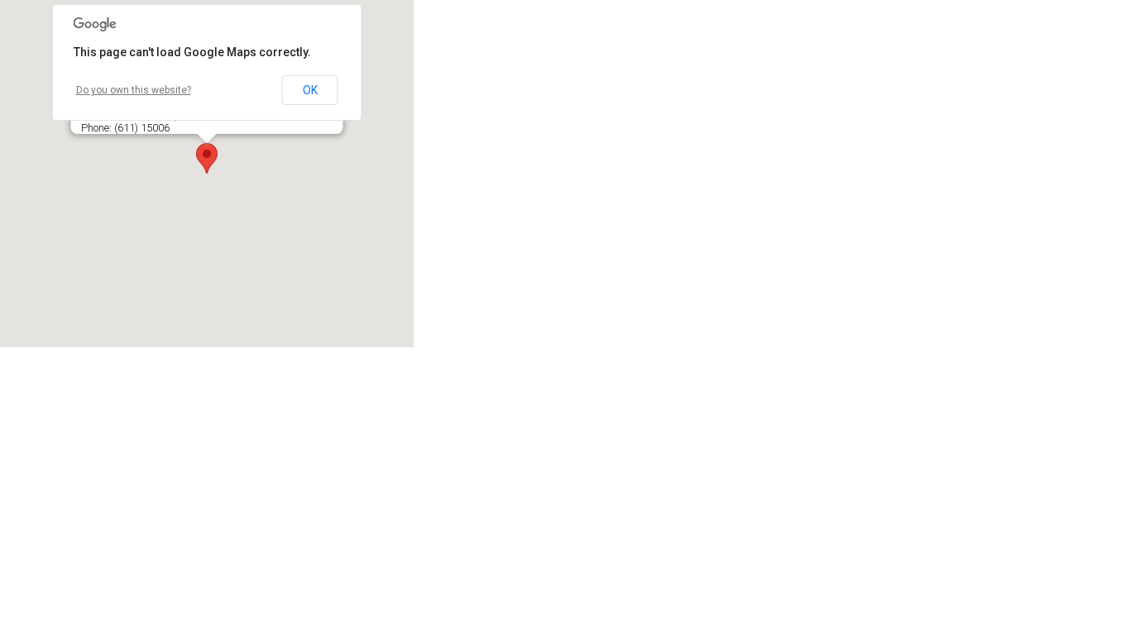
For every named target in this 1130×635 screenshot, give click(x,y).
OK (310, 90)
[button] (207, 158)
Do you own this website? (133, 90)
